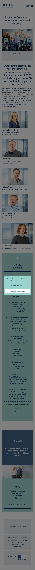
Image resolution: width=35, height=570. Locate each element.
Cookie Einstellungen (16, 285)
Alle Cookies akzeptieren (17, 291)
